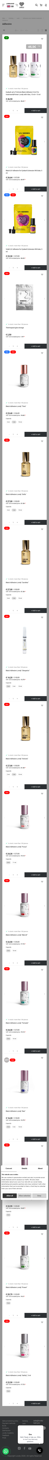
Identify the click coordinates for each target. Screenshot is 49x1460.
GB (12, 6)
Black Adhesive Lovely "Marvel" (16, 935)
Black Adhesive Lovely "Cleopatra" (18, 670)
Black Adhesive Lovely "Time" (16, 406)
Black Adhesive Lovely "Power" (16, 1287)
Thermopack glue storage (15, 328)
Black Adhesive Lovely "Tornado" (17, 1023)
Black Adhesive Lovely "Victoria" (17, 759)
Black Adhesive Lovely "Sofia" (16, 494)
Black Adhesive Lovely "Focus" (16, 847)
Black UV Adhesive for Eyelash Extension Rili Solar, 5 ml (24, 172)
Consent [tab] (9, 1168)
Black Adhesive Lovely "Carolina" (17, 582)
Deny (39, 1196)
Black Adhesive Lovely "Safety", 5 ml (18, 1375)
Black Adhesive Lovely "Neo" (15, 1111)
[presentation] (4, 141)
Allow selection (24, 1196)
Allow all (9, 1196)
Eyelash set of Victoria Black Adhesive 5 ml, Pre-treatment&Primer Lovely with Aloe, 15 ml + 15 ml (23, 93)
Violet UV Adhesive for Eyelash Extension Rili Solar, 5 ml (24, 250)
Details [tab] (24, 1168)
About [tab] (40, 1168)
